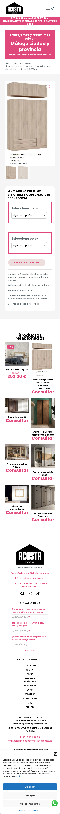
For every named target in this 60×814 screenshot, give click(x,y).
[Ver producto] (26, 346)
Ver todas (30, 650)
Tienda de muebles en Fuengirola (30, 749)
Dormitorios (30, 698)
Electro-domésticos (30, 680)
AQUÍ (17, 776)
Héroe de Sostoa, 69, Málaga (29, 578)
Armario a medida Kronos (43, 473)
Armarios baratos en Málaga (19, 66)
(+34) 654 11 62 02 (30, 736)
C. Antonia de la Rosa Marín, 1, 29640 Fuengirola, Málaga (30, 585)
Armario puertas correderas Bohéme (43, 433)
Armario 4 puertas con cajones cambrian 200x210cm (43, 384)
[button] (55, 753)
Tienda (17, 63)
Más (30, 703)
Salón (30, 690)
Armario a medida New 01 (17, 465)
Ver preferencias (30, 803)
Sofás (30, 674)
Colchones (30, 665)
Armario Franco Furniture (43, 515)
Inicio (7, 63)
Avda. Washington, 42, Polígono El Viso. (30, 572)
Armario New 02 (17, 417)
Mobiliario (29, 63)
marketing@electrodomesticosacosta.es (30, 740)
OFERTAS (30, 707)
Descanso (30, 694)
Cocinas (30, 670)
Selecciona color (24, 209)
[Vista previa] (26, 350)
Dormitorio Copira (17, 369)
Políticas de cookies (28, 810)
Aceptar (30, 786)
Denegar (30, 795)
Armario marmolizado (17, 508)
